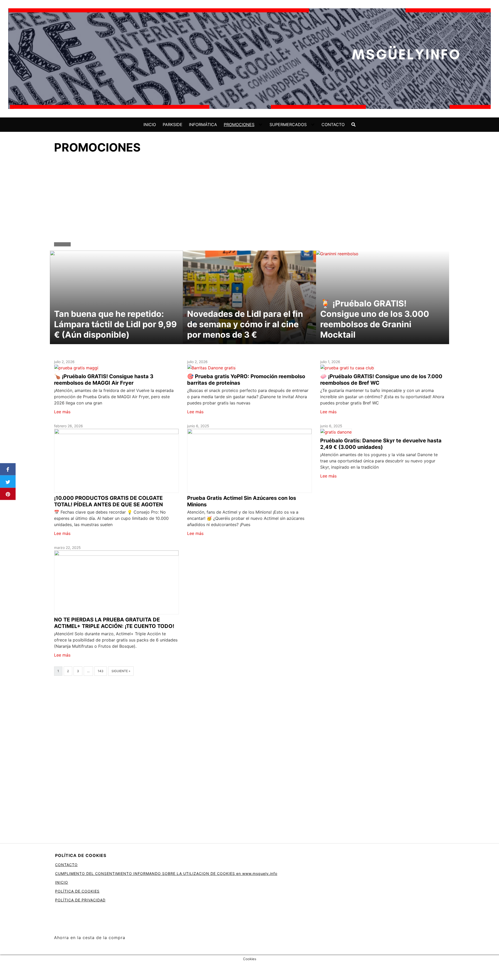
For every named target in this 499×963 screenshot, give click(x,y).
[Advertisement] (249, 199)
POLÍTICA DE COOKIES (77, 891)
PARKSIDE (172, 124)
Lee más (62, 411)
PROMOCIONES (239, 124)
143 (100, 671)
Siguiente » (120, 671)
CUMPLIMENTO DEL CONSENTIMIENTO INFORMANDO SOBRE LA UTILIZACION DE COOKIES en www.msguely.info (166, 873)
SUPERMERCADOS (288, 124)
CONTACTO (333, 124)
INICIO (149, 124)
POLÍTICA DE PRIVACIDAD (80, 900)
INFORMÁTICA (203, 124)
